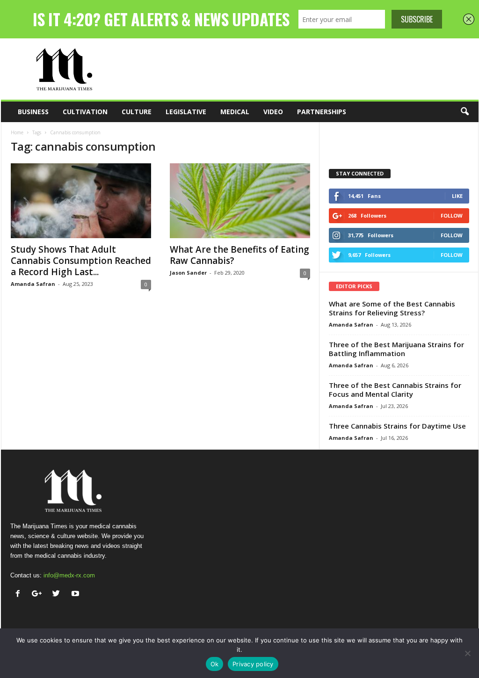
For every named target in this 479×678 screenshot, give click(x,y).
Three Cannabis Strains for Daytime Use (397, 425)
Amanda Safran (33, 283)
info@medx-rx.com (69, 575)
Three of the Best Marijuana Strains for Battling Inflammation (396, 349)
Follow (452, 215)
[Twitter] (58, 594)
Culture (137, 111)
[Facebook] (19, 594)
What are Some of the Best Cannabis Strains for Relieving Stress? (392, 308)
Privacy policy (253, 664)
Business (33, 111)
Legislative (186, 111)
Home (17, 132)
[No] (467, 653)
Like (457, 195)
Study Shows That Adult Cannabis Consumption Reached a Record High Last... (81, 260)
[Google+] (39, 594)
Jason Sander (188, 272)
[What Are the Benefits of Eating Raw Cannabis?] (240, 200)
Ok (214, 664)
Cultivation (85, 111)
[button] (464, 112)
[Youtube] (76, 594)
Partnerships (321, 111)
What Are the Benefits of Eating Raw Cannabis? (239, 255)
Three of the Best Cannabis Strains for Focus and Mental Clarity (395, 389)
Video (273, 111)
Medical (234, 111)
